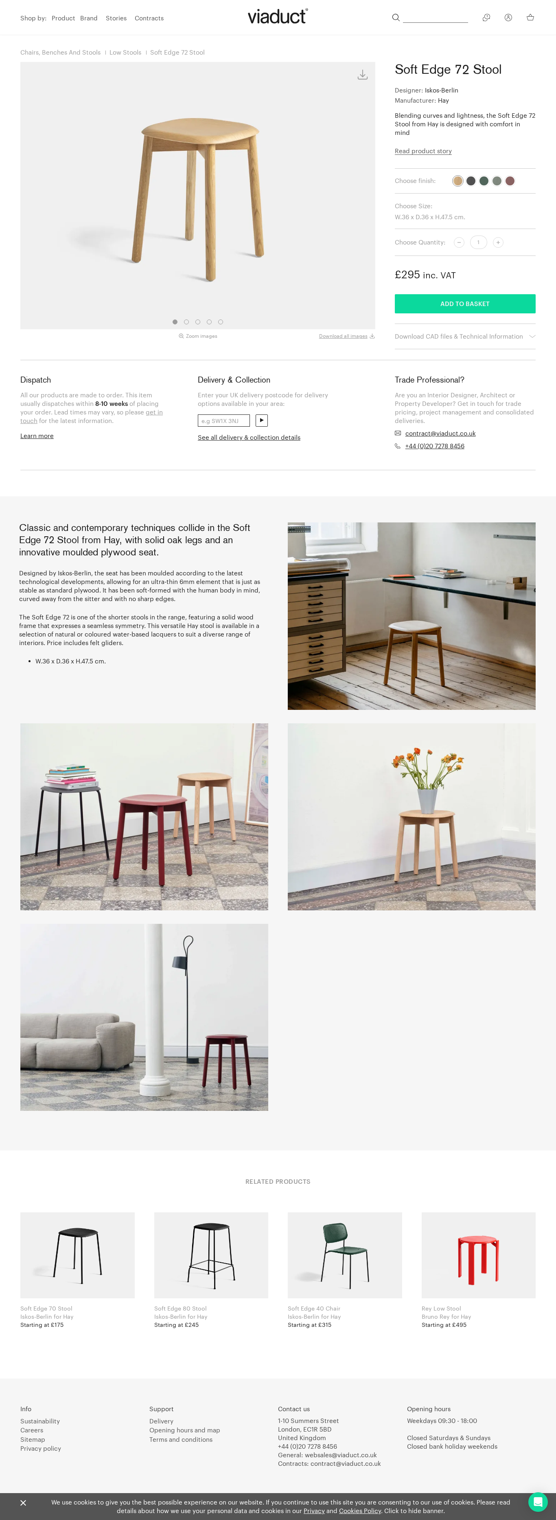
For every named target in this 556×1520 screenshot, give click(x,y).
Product (63, 18)
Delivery (161, 1421)
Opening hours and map (184, 1430)
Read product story (423, 150)
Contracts (149, 18)
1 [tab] (175, 321)
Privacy (314, 1510)
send (262, 420)
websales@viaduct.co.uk (341, 1454)
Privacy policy (40, 1448)
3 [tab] (197, 321)
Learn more (37, 435)
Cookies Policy (360, 1510)
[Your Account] (508, 18)
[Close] (23, 1503)
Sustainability (40, 1421)
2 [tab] (186, 321)
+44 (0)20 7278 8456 (434, 445)
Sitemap (32, 1439)
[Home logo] (278, 16)
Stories (116, 18)
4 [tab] (209, 321)
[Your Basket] (531, 17)
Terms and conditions (180, 1439)
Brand (89, 18)
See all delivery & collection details (249, 437)
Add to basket (465, 303)
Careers (31, 1430)
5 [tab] (220, 321)
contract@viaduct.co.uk (440, 433)
